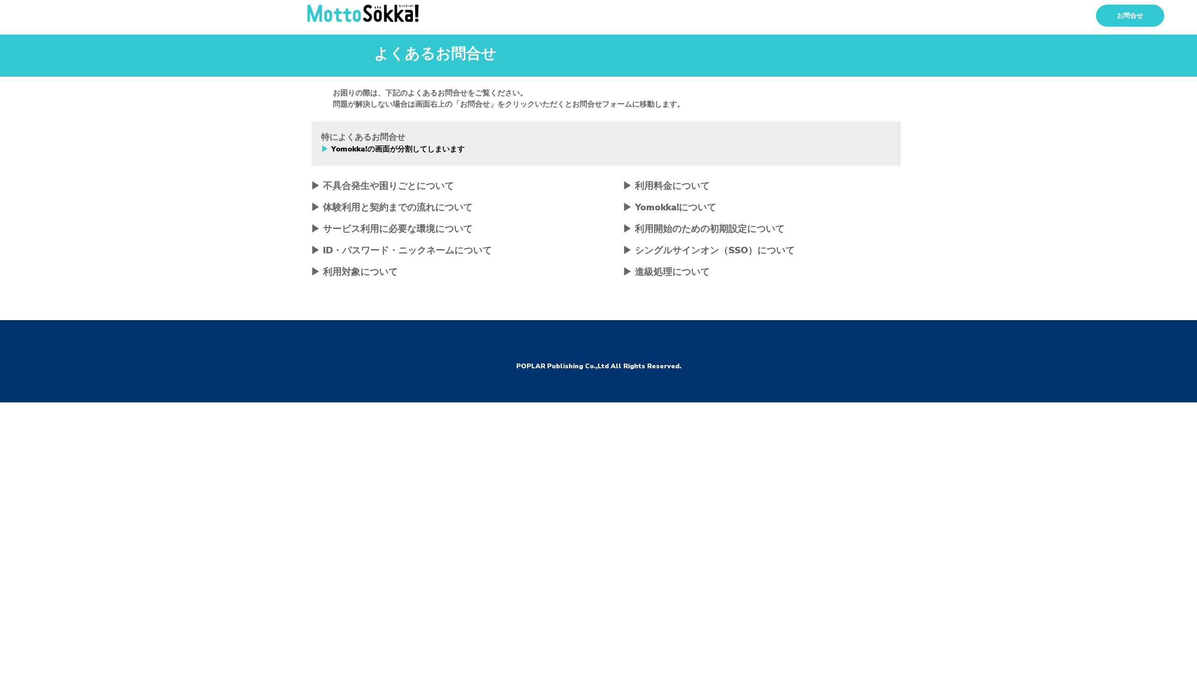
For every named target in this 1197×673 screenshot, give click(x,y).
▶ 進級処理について (666, 271)
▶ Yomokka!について (669, 207)
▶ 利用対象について (354, 271)
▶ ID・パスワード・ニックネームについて (401, 250)
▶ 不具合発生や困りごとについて (382, 185)
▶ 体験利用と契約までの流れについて (392, 207)
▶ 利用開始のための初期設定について (704, 228)
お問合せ (1130, 15)
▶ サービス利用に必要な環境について (392, 228)
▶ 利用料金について (666, 185)
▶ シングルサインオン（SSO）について (709, 250)
